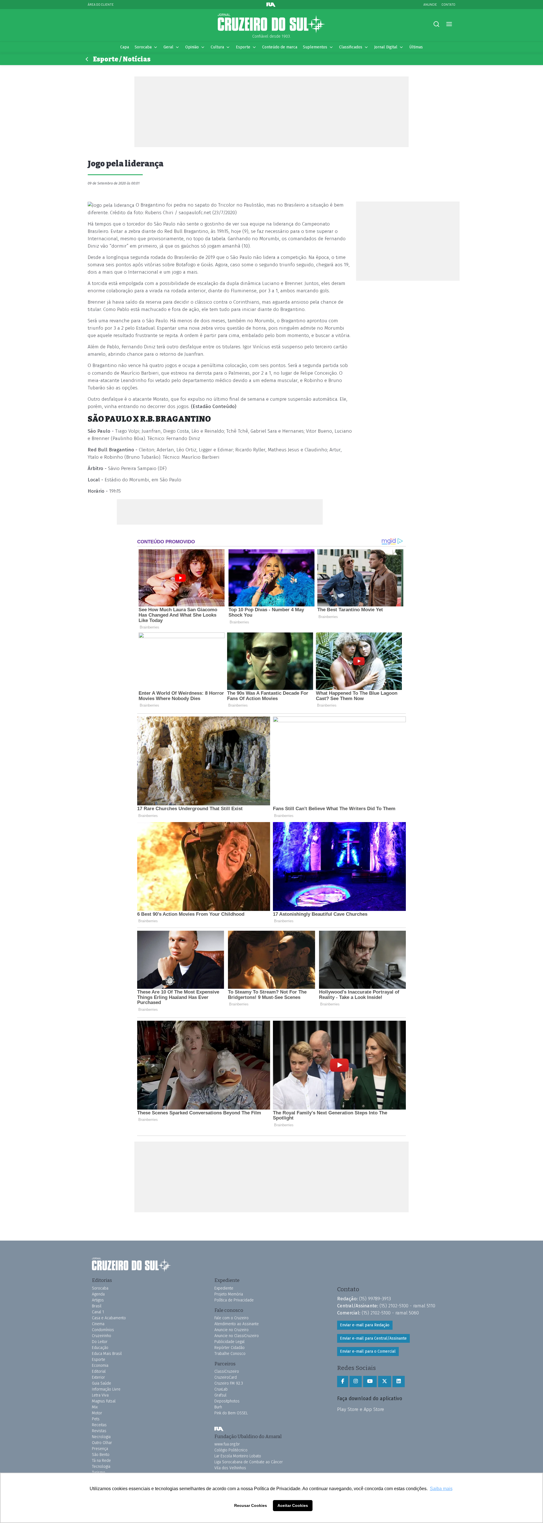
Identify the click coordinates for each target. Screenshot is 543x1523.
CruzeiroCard (225, 1377)
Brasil (97, 1306)
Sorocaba (143, 47)
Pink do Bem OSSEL (231, 1413)
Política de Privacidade (234, 1300)
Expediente (223, 1288)
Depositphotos (227, 1401)
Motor (97, 1413)
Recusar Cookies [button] (250, 1505)
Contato (448, 4)
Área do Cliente (101, 4)
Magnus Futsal (104, 1401)
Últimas (416, 47)
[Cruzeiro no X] (384, 1381)
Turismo (98, 1472)
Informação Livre (106, 1389)
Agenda (98, 1294)
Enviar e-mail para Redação (364, 1325)
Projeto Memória (228, 1294)
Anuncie (430, 4)
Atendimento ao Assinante (236, 1324)
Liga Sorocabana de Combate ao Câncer (248, 1462)
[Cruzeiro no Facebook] (342, 1381)
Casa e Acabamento (109, 1318)
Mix (95, 1407)
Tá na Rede (101, 1460)
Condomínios (103, 1329)
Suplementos (315, 47)
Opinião (192, 47)
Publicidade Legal (229, 1341)
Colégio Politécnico (230, 1450)
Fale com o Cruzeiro (231, 1318)
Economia (100, 1365)
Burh (218, 1407)
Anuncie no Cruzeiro (231, 1329)
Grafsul (220, 1395)
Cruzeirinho (101, 1335)
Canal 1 (98, 1312)
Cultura (217, 47)
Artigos (98, 1300)
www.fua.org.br (227, 1444)
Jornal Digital (385, 47)
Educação (100, 1347)
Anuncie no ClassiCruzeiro (236, 1335)
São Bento (100, 1454)
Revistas (99, 1430)
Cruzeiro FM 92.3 (228, 1383)
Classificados (350, 47)
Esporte (243, 47)
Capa (124, 47)
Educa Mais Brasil (107, 1353)
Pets (96, 1419)
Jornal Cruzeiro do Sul (271, 23)
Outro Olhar (102, 1442)
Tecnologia (101, 1466)
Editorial (99, 1371)
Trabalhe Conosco (229, 1353)
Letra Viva (100, 1395)
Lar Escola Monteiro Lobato (237, 1456)
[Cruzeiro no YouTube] (370, 1381)
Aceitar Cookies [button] (292, 1505)
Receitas (99, 1425)
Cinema (98, 1324)
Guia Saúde (101, 1383)
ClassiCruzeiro (226, 1371)
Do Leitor (99, 1341)
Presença (100, 1448)
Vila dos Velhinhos (230, 1468)
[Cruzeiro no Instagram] (356, 1381)
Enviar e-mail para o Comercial (368, 1351)
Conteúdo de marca (279, 47)
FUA (218, 1429)
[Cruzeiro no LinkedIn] (399, 1381)
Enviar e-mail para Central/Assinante (373, 1338)
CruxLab (221, 1389)
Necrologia (101, 1436)
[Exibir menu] (449, 24)
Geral (168, 47)
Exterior (98, 1377)
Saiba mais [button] (441, 1488)
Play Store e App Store (360, 1409)
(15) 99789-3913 (375, 1298)
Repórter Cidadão (229, 1347)
